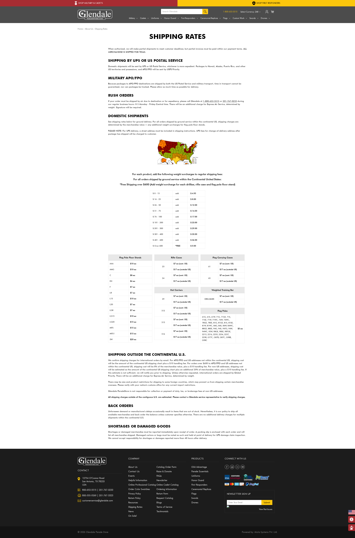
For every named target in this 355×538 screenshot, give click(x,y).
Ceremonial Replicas (209, 18)
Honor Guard (170, 18)
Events (131, 476)
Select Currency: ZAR (249, 12)
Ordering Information (166, 489)
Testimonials (162, 511)
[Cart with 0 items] (272, 12)
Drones (264, 18)
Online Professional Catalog (142, 484)
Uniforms (155, 18)
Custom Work (238, 18)
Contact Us (134, 471)
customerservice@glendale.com (97, 500)
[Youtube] (242, 467)
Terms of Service (164, 507)
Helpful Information (137, 480)
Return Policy (134, 498)
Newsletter (161, 480)
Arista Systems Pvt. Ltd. (265, 532)
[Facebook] (227, 467)
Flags (225, 18)
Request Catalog (164, 498)
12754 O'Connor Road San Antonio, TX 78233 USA (93, 481)
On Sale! (132, 516)
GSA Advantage (199, 467)
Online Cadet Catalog (167, 484)
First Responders (188, 18)
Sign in (266, 12)
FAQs (159, 476)
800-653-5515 (89, 490)
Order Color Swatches (139, 489)
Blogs (159, 502)
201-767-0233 (230, 101)
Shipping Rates (135, 507)
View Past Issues (265, 509)
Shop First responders (268, 3)
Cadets (143, 18)
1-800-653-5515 (230, 12)
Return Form (162, 493)
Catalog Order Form (166, 467)
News (131, 511)
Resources (133, 502)
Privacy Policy (134, 493)
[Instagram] (232, 467)
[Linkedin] (237, 467)
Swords (252, 18)
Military (132, 18)
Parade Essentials (199, 471)
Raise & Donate (164, 471)
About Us (132, 467)
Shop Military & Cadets (90, 3)
